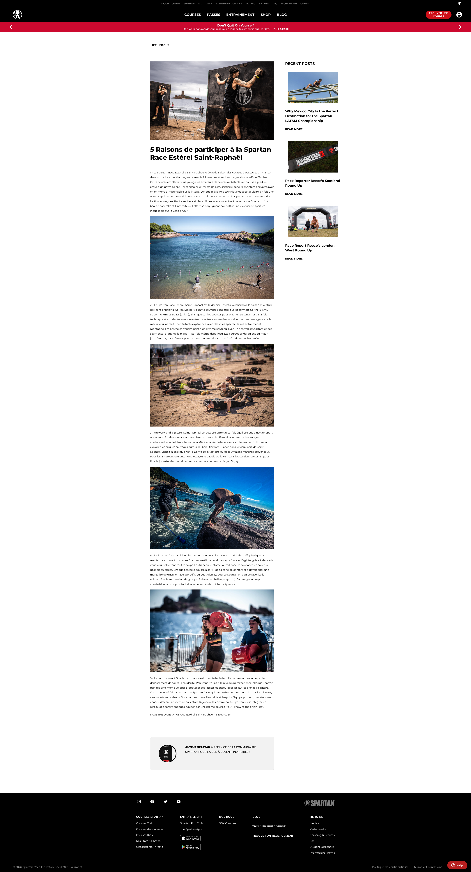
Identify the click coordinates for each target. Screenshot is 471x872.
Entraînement (191, 816)
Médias (314, 823)
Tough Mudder (170, 3)
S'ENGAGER (223, 714)
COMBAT (305, 3)
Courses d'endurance (149, 829)
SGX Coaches (227, 823)
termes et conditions (428, 867)
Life (153, 45)
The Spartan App (190, 829)
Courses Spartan (150, 816)
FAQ (313, 841)
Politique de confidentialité (390, 867)
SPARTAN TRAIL (193, 3)
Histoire (316, 816)
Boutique (226, 816)
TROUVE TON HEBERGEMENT (272, 835)
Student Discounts (322, 846)
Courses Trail (144, 823)
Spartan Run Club (191, 823)
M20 (274, 3)
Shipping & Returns (322, 835)
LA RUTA (264, 3)
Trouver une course (438, 14)
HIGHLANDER (289, 3)
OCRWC (250, 3)
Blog (256, 816)
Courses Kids (144, 835)
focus (164, 45)
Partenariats (318, 829)
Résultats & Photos (148, 841)
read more (294, 129)
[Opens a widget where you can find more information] (457, 865)
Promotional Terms (322, 852)
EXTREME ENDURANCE (229, 3)
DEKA (209, 3)
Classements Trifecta (149, 846)
